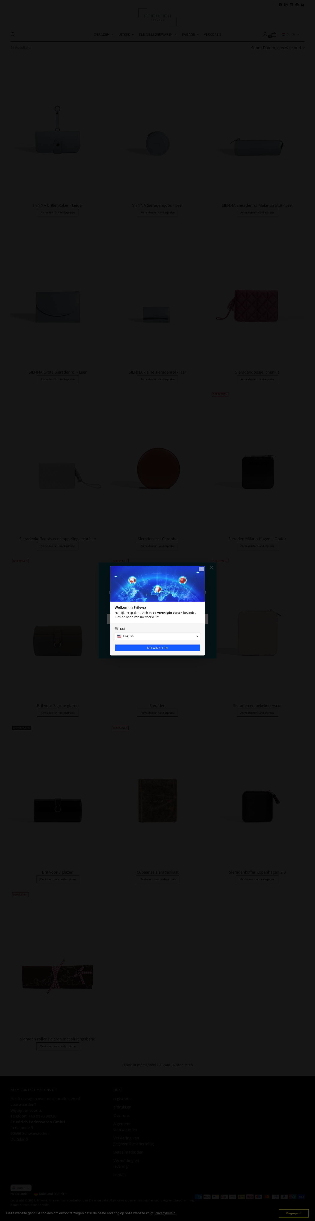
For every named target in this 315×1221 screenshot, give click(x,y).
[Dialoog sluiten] (201, 569)
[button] (157, 636)
